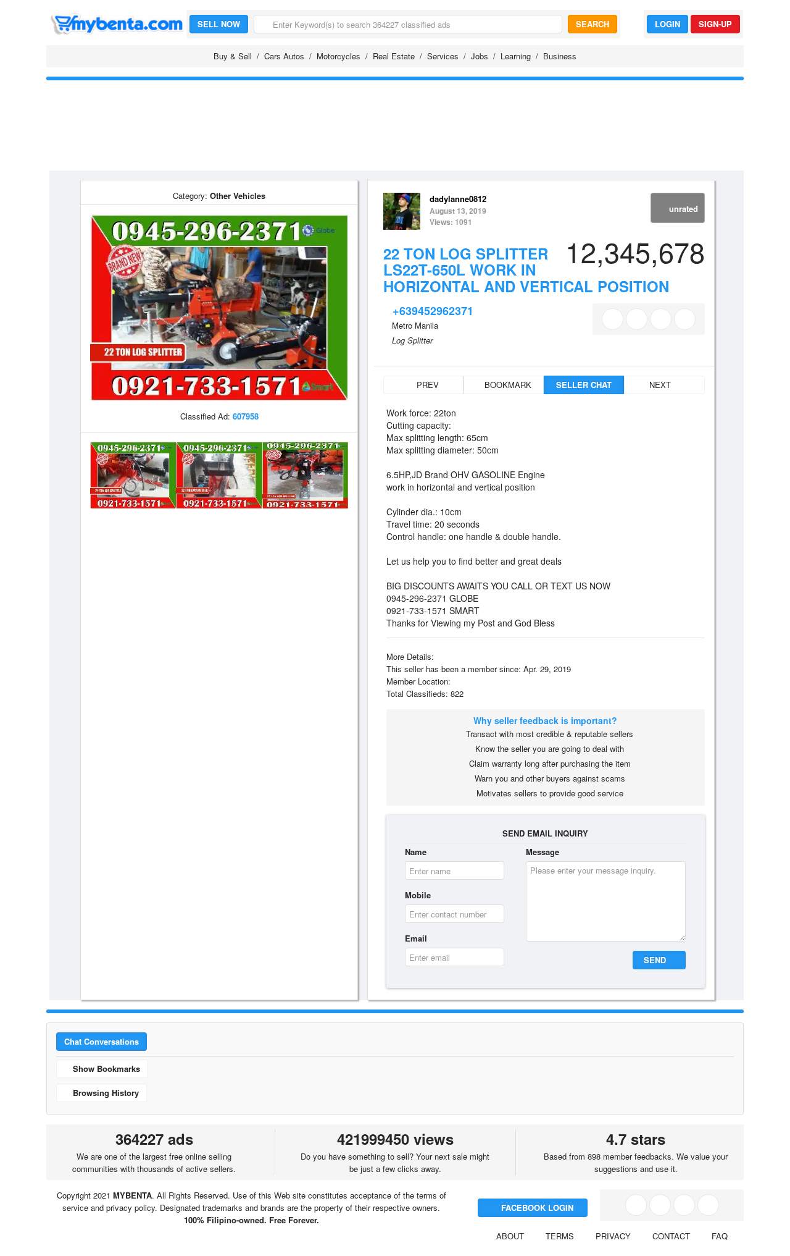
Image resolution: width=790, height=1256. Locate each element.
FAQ (720, 1236)
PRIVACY (613, 1236)
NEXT (661, 384)
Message (542, 852)
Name (415, 852)
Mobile (418, 895)
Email (416, 938)
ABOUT (510, 1236)
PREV (426, 384)
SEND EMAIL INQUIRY (545, 833)
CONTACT (671, 1236)
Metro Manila (415, 325)
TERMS (560, 1236)
